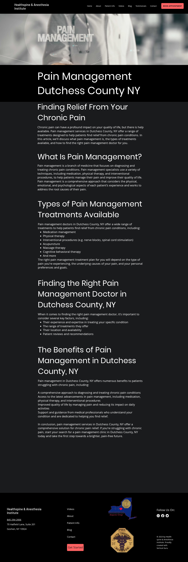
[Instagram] (158, 515)
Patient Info (73, 522)
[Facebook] (162, 515)
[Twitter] (167, 515)
